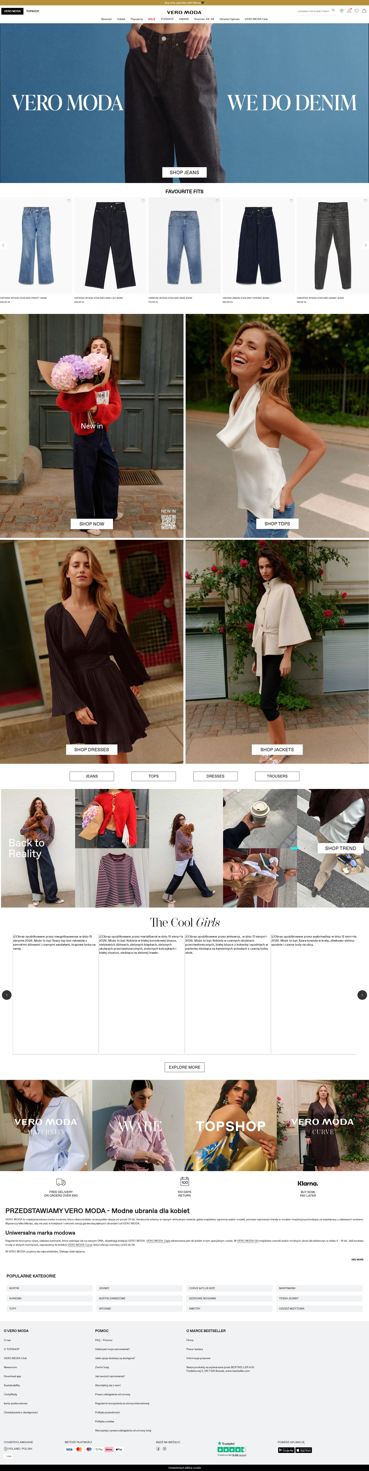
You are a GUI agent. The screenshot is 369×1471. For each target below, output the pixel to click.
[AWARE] (138, 1125)
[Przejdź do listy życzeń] (357, 11)
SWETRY (194, 1308)
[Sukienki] (92, 708)
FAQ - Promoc (103, 1340)
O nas (7, 1340)
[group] (36, 252)
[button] (36, 245)
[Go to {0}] (184, 103)
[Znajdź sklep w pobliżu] (342, 11)
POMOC (102, 1331)
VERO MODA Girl (247, 1240)
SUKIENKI (15, 1298)
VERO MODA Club (15, 1358)
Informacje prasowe (198, 1358)
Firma (189, 1340)
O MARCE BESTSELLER (206, 1331)
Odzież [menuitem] (121, 19)
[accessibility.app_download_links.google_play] (286, 1452)
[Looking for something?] (333, 10)
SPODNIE (105, 1308)
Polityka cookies (104, 1421)
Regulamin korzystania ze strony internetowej (122, 1403)
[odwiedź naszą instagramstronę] (164, 1449)
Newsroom (10, 1367)
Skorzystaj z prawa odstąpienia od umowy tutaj (123, 1430)
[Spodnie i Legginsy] (277, 776)
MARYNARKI (287, 1288)
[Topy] (277, 482)
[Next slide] (365, 245)
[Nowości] (92, 426)
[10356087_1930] (92, 596)
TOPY (12, 1308)
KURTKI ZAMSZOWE (112, 1298)
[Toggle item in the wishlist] (69, 201)
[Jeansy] (92, 776)
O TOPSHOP (11, 1349)
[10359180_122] (277, 596)
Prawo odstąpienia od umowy (112, 1394)
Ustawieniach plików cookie (184, 1467)
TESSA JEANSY (289, 1298)
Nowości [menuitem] (106, 19)
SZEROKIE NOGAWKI (202, 1298)
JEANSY (104, 1288)
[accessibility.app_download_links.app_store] (303, 1452)
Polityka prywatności (107, 1412)
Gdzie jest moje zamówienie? (112, 1349)
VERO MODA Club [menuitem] (256, 19)
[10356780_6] (277, 370)
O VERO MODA (16, 1331)
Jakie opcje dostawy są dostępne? (115, 1358)
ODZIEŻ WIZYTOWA (291, 1308)
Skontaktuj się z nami (108, 1385)
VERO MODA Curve (80, 1244)
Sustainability (12, 1385)
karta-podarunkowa (15, 1403)
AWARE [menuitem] (184, 19)
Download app (12, 1376)
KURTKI (14, 1288)
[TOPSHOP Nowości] (230, 1125)
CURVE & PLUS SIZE (202, 1288)
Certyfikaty (10, 1394)
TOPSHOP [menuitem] (167, 19)
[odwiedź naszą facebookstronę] (158, 1449)
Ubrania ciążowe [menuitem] (229, 19)
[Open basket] (364, 11)
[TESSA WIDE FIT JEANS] (184, 848)
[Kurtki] (277, 708)
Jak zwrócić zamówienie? (110, 1376)
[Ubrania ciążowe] (46, 1125)
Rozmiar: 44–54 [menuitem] (204, 19)
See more (358, 1259)
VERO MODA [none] (12, 11)
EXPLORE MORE (184, 1067)
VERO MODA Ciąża (158, 1240)
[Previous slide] (3, 245)
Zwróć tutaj (102, 1367)
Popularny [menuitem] (137, 19)
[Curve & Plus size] (323, 1125)
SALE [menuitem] (151, 19)
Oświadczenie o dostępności (21, 1412)
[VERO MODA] (184, 13)
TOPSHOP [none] (32, 11)
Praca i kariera (194, 1349)
